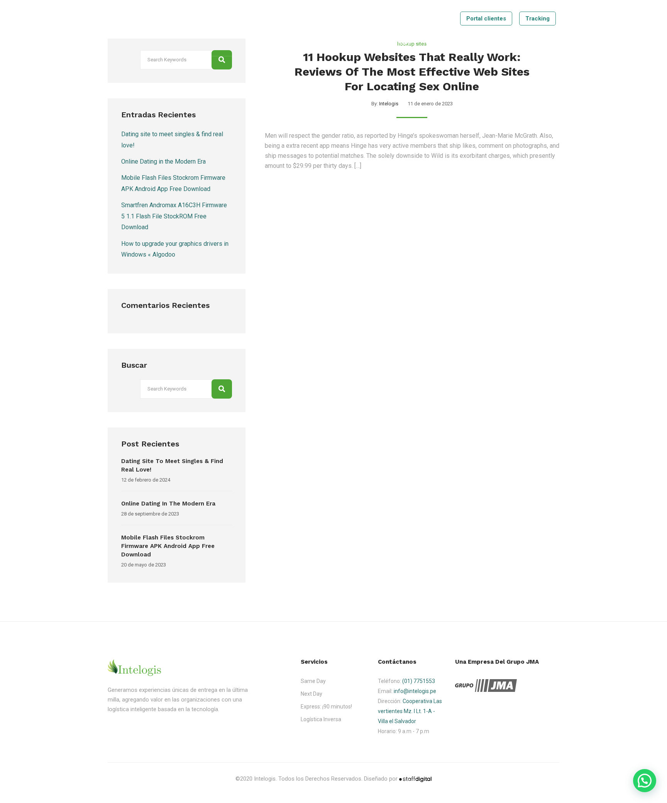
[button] (644, 780)
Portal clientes (486, 18)
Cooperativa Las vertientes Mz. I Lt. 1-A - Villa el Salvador (410, 711)
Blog (470, 42)
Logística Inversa (321, 719)
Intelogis (388, 104)
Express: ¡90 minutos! (326, 706)
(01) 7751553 (418, 681)
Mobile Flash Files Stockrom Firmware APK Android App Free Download (168, 546)
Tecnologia (437, 42)
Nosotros (361, 42)
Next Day (311, 694)
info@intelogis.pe (415, 691)
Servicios (398, 42)
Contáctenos (505, 42)
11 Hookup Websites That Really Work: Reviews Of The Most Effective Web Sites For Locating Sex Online (412, 71)
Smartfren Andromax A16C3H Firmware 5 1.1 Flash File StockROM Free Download (174, 216)
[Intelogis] (135, 28)
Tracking (537, 18)
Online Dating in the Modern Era (163, 161)
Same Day (313, 681)
